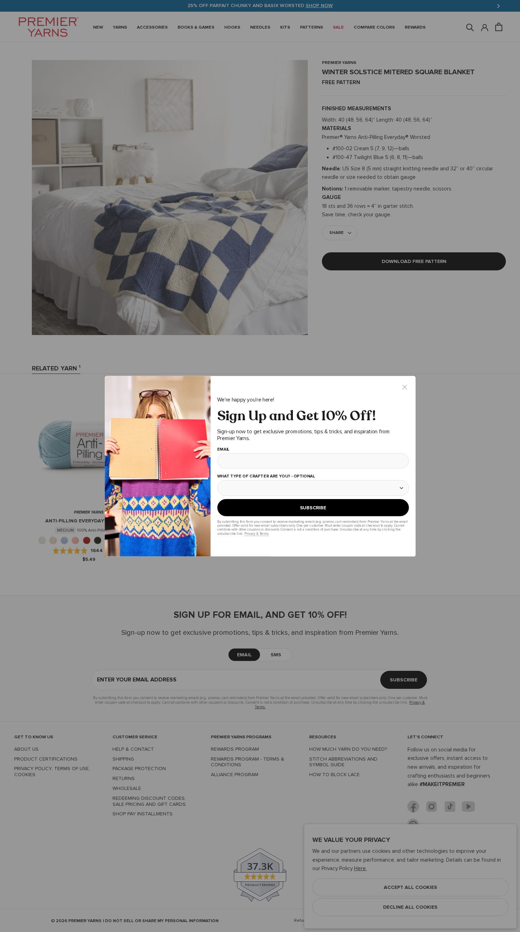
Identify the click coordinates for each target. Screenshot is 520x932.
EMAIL (223, 449)
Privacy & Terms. (256, 533)
